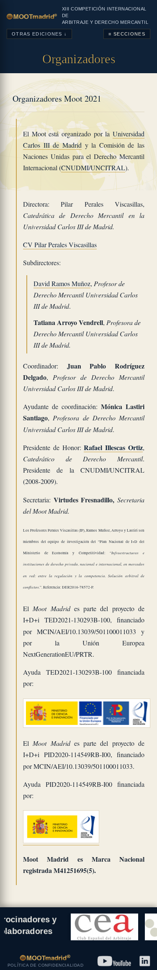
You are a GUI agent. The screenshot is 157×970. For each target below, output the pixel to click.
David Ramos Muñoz (61, 283)
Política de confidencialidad (46, 965)
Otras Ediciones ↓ (39, 33)
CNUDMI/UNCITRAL (93, 167)
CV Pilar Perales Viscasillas (60, 244)
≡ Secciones (126, 33)
